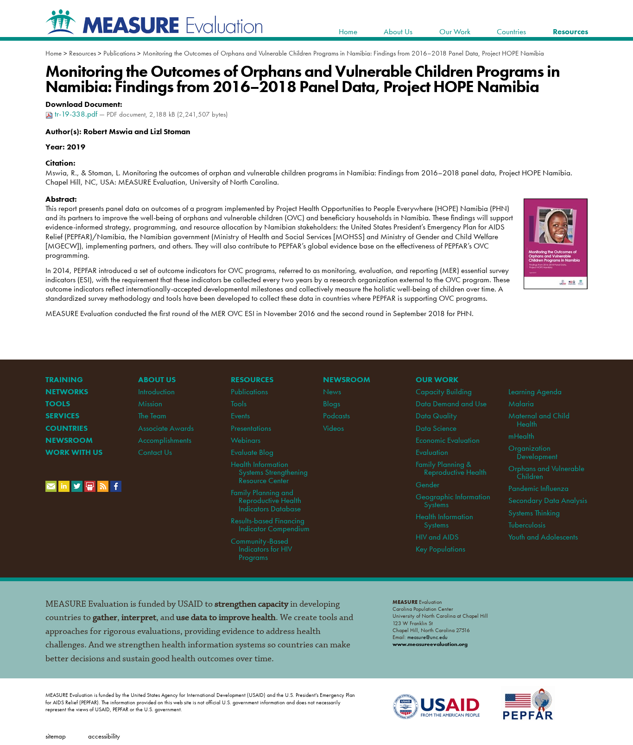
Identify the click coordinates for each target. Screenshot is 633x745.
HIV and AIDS (437, 537)
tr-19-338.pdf (76, 114)
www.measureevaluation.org (430, 644)
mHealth (521, 436)
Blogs (331, 403)
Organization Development (532, 452)
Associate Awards (166, 428)
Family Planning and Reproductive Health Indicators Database (266, 500)
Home (53, 53)
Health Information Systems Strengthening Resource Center (269, 472)
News (332, 391)
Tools (239, 403)
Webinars (245, 440)
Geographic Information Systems (453, 500)
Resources (82, 53)
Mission (150, 403)
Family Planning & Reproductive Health (451, 468)
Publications (119, 53)
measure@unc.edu (427, 637)
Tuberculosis (526, 525)
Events (240, 415)
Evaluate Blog (252, 452)
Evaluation (432, 452)
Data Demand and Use (451, 403)
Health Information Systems (444, 520)
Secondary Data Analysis (547, 500)
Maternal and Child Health (539, 419)
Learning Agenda (535, 391)
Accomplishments (164, 440)
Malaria (521, 403)
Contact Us (155, 452)
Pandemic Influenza (538, 488)
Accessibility (104, 736)
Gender (427, 484)
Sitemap (55, 736)
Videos (333, 428)
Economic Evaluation (448, 440)
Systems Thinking (534, 513)
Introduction (156, 391)
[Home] (154, 30)
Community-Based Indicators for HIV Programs (261, 549)
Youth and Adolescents (543, 537)
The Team (152, 415)
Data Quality (436, 415)
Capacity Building (444, 391)
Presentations (251, 428)
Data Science (436, 428)
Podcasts (336, 415)
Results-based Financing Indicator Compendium (270, 524)
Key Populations (440, 549)
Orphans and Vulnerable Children (546, 472)
